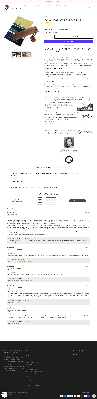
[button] (86, 6)
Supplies (28, 357)
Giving (28, 376)
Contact (28, 353)
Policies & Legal (30, 383)
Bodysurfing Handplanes (32, 362)
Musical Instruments (31, 369)
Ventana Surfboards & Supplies (13, 392)
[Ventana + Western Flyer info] (69, 147)
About (27, 350)
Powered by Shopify (8, 394)
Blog (27, 378)
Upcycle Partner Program (33, 373)
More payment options (69, 44)
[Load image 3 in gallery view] (24, 54)
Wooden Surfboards (31, 360)
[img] (10, 212)
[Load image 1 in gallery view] (14, 54)
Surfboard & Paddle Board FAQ (34, 371)
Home (45, 16)
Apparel (28, 355)
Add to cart (74, 36)
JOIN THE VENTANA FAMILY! (34, 385)
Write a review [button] (78, 200)
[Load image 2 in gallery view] (19, 54)
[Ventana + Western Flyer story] (68, 159)
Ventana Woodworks (31, 367)
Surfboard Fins (30, 364)
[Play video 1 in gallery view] (28, 54)
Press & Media (30, 380)
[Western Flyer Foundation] (68, 152)
